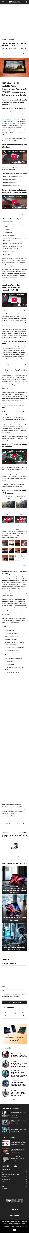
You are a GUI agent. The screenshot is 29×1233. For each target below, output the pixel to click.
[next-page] (5, 954)
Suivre (14, 1011)
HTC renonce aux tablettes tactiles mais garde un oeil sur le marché (7, 834)
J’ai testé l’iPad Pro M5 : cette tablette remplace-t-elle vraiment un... (18, 1114)
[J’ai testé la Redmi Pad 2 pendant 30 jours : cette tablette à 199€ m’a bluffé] (5, 1083)
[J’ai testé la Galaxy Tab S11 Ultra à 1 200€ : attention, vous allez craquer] (5, 1093)
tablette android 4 (19, 811)
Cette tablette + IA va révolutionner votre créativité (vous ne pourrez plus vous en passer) (14, 947)
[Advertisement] (14, 23)
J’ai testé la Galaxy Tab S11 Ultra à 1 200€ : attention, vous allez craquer (19, 1094)
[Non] (27, 1226)
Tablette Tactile (9, 7)
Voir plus (14, 1099)
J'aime (5, 1011)
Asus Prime (23, 607)
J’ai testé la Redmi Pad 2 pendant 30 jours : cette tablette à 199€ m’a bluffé (18, 1084)
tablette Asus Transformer (8, 813)
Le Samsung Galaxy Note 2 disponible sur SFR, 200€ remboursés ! (21, 834)
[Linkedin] (13, 856)
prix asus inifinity (21, 809)
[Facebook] (10, 856)
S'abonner (23, 1011)
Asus (15, 7)
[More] (23, 53)
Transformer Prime (12, 112)
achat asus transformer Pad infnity (14, 804)
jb (6, 48)
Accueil (3, 7)
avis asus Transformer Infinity (9, 809)
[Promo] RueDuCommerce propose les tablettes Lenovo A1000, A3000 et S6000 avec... (18, 1142)
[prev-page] (3, 954)
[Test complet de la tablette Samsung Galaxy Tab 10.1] (6, 1151)
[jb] (3, 49)
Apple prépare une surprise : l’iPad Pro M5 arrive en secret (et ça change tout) (14, 919)
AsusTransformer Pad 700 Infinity (11, 40)
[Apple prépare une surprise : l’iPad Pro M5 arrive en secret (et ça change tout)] (14, 908)
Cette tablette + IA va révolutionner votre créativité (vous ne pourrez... (18, 1129)
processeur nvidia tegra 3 (8, 811)
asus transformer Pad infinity (15, 806)
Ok (14, 1230)
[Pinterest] (16, 856)
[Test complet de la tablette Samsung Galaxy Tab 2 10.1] (6, 1159)
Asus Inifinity (5, 806)
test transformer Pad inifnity (8, 815)
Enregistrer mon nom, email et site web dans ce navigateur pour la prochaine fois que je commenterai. (14, 996)
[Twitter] (18, 856)
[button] (2, 2)
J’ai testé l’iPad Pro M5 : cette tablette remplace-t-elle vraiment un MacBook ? (14, 890)
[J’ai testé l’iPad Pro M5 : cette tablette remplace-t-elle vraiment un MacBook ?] (14, 880)
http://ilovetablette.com (14, 854)
